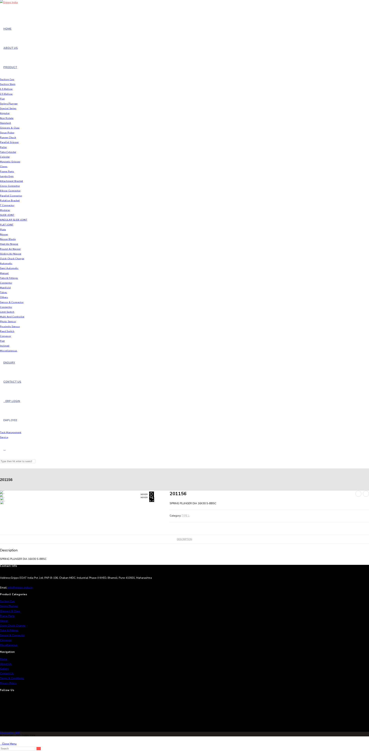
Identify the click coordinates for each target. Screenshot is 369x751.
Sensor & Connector (12, 635)
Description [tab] (184, 539)
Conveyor (6, 640)
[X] (1, 699)
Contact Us (7, 673)
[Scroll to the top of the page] (1, 739)
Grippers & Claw (10, 611)
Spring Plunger (9, 606)
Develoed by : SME (10, 732)
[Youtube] (1, 727)
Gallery (4, 669)
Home (3, 659)
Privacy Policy (8, 683)
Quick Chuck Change (12, 626)
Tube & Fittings (9, 630)
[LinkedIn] (1, 718)
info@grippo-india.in (19, 587)
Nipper (4, 621)
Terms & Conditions (12, 678)
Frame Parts (7, 616)
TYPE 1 (185, 516)
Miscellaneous (8, 645)
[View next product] (366, 494)
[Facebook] (1, 708)
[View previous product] (358, 494)
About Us (6, 664)
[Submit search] (38, 748)
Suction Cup (7, 601)
